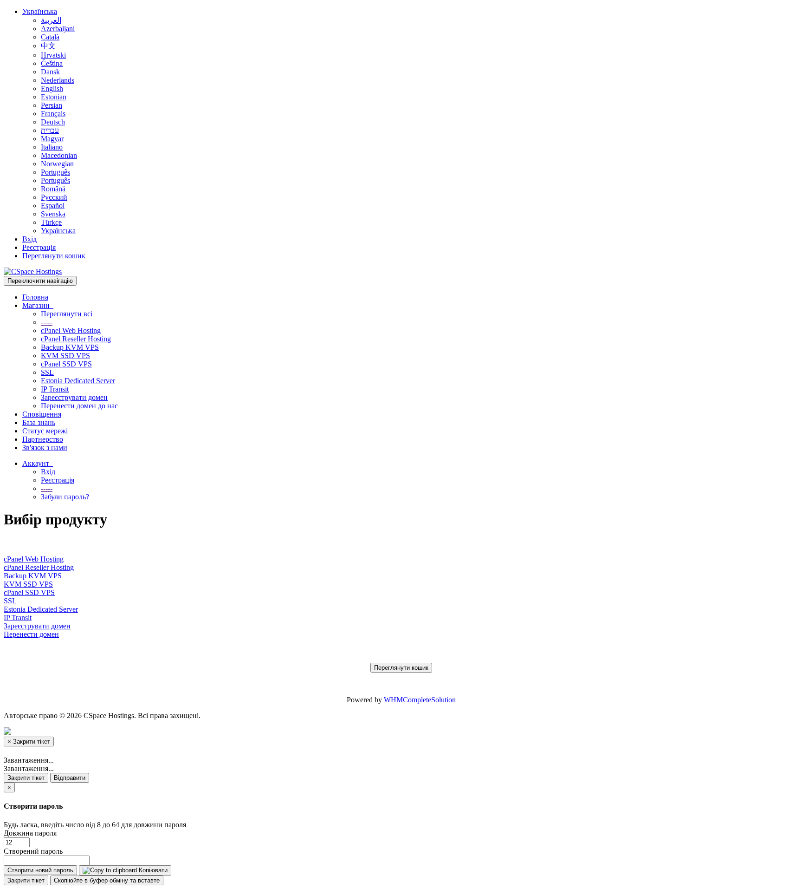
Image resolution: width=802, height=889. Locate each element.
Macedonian (59, 155)
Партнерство (42, 439)
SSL (47, 372)
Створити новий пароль (40, 870)
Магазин (37, 305)
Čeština (52, 63)
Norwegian (57, 164)
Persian (51, 105)
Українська (39, 11)
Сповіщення (41, 414)
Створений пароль (33, 851)
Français (53, 114)
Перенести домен (31, 634)
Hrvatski (53, 55)
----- (46, 322)
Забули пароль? (65, 497)
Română (53, 189)
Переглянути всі (66, 314)
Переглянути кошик (53, 256)
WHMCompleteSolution (420, 700)
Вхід (29, 239)
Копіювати (152, 870)
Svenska (53, 214)
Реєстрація (39, 247)
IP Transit (55, 389)
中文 (48, 46)
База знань (38, 422)
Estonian (53, 97)
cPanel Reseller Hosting (76, 339)
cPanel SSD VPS (66, 364)
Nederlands (57, 80)
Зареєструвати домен (74, 397)
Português (55, 172)
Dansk (50, 72)
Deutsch (53, 122)
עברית (50, 130)
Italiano (52, 147)
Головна (35, 297)
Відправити (69, 777)
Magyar (52, 139)
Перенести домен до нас (79, 406)
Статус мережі (45, 431)
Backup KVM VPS (70, 347)
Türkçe (51, 222)
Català (50, 37)
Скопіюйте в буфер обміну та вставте (107, 880)
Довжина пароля (30, 833)
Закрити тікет (26, 777)
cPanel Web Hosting (71, 330)
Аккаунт (37, 463)
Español (53, 205)
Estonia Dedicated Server (78, 381)
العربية (51, 20)
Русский (54, 197)
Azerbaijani (58, 29)
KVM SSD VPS (65, 356)
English (52, 88)
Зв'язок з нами (44, 447)
